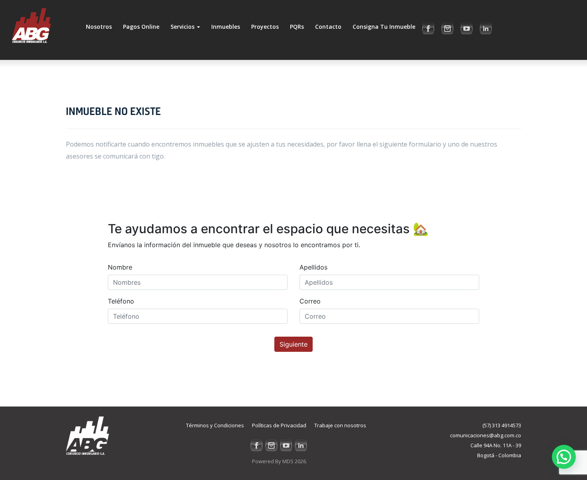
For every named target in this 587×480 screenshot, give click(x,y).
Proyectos (265, 26)
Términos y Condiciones (215, 425)
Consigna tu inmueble (384, 26)
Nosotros (99, 26)
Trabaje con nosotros (340, 425)
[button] (564, 457)
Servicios (183, 26)
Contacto (328, 26)
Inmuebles (225, 26)
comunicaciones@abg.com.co (485, 435)
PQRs (297, 26)
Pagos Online (141, 26)
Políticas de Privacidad (279, 425)
